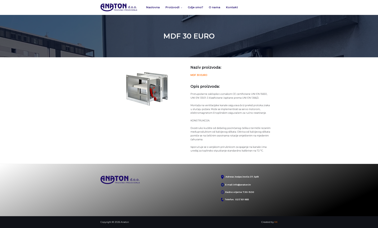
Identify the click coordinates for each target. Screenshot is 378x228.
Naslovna (153, 7)
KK (276, 222)
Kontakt (232, 7)
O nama (214, 7)
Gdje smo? (195, 7)
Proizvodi (172, 7)
